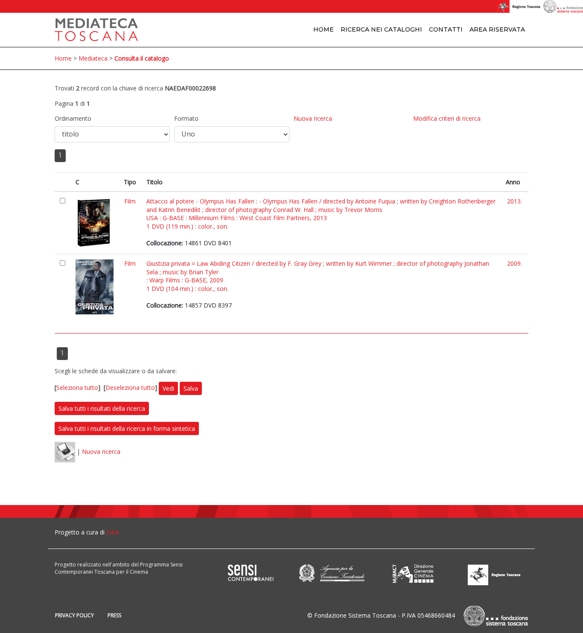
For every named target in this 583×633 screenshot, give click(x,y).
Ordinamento (73, 118)
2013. (514, 201)
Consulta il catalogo (141, 58)
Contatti (446, 29)
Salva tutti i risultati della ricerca (101, 408)
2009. (514, 263)
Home (323, 29)
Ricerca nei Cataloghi (381, 29)
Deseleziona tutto (130, 387)
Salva (191, 388)
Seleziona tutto (77, 387)
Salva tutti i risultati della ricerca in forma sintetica (126, 428)
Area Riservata (497, 29)
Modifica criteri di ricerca (447, 118)
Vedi (168, 388)
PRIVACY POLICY (74, 615)
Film (130, 201)
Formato (186, 118)
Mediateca (93, 58)
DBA (112, 532)
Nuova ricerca (313, 118)
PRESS (114, 615)
